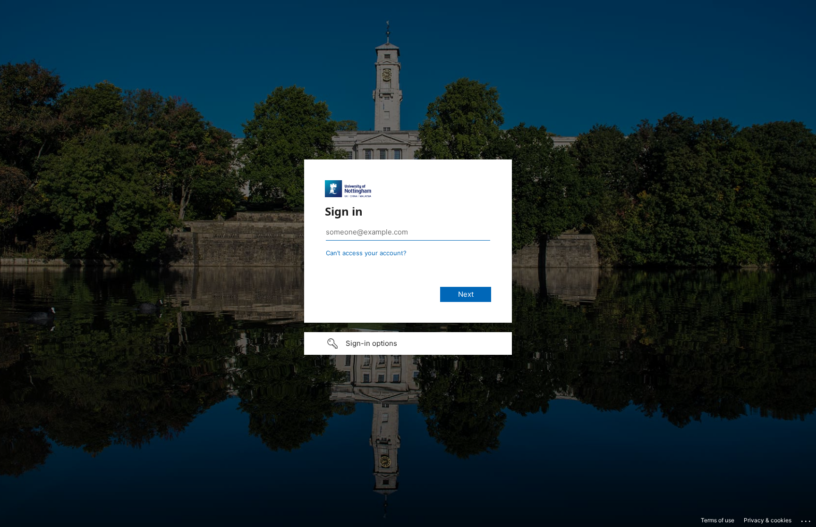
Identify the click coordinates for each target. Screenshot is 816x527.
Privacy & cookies (767, 520)
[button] (408, 343)
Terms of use (717, 520)
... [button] (806, 519)
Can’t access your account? (366, 253)
